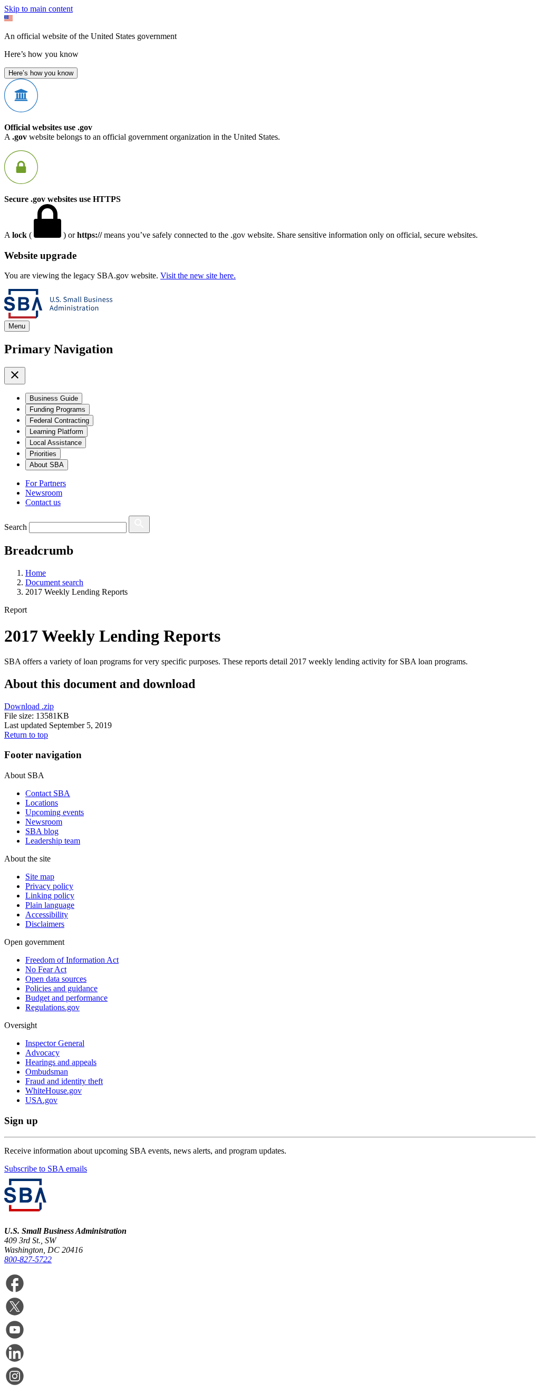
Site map (39, 876)
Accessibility (46, 914)
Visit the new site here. (198, 275)
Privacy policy (49, 886)
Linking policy (49, 895)
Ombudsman (46, 1071)
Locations (41, 802)
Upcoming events (54, 812)
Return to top (26, 734)
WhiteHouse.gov (53, 1090)
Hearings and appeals (61, 1062)
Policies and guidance (61, 988)
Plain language (49, 905)
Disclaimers (44, 924)
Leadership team (52, 840)
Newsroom (43, 492)
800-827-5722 (28, 1259)
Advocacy (42, 1052)
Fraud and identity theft (64, 1081)
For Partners (45, 483)
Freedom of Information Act (72, 959)
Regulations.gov (52, 1007)
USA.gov (41, 1100)
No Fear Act (45, 969)
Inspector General (54, 1043)
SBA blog (42, 831)
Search (15, 527)
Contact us (43, 502)
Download (29, 706)
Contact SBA (47, 793)
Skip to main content (38, 8)
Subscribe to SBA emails (45, 1168)
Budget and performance (66, 997)
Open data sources (55, 978)
